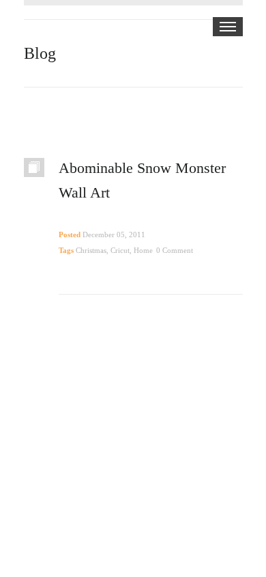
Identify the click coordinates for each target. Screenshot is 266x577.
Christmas (91, 250)
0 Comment (174, 250)
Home (143, 250)
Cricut (120, 250)
